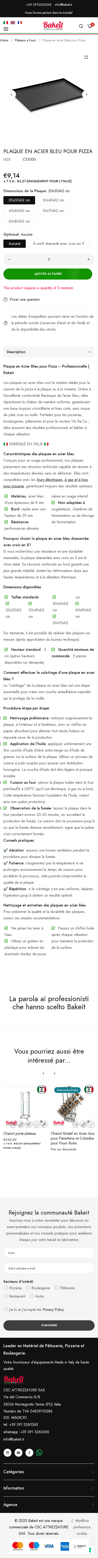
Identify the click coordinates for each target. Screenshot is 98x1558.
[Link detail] (7, 1453)
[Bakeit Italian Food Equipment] (53, 25)
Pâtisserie (67, 1288)
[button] (86, 94)
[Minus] (9, 259)
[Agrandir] (86, 57)
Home (4, 40)
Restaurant (16, 1296)
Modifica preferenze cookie (82, 1527)
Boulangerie (40, 1288)
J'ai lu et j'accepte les (36, 1309)
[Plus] (89, 259)
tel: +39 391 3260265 (20, 1424)
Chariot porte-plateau (19, 1133)
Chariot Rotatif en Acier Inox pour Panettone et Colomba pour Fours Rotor (73, 1138)
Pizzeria (14, 1288)
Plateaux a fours (25, 40)
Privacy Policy (53, 1309)
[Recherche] (81, 26)
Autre (39, 1296)
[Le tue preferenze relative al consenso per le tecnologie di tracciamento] (90, 1550)
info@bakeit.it (13, 1439)
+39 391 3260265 (34, 1432)
